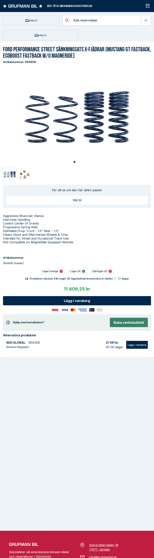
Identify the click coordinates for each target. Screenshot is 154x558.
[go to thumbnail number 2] (24, 175)
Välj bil (33, 20)
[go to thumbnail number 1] (9, 175)
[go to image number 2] (80, 162)
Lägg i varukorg (77, 301)
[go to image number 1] (74, 162)
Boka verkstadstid (129, 322)
